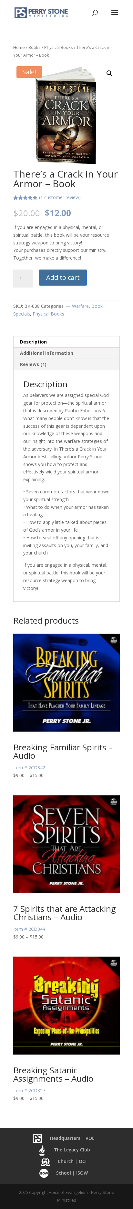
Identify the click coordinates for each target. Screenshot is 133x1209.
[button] (109, 73)
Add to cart (63, 277)
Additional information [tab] (46, 353)
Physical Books (58, 47)
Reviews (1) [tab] (33, 364)
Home (19, 47)
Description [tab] (33, 342)
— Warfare (77, 306)
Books (34, 47)
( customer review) (60, 197)
